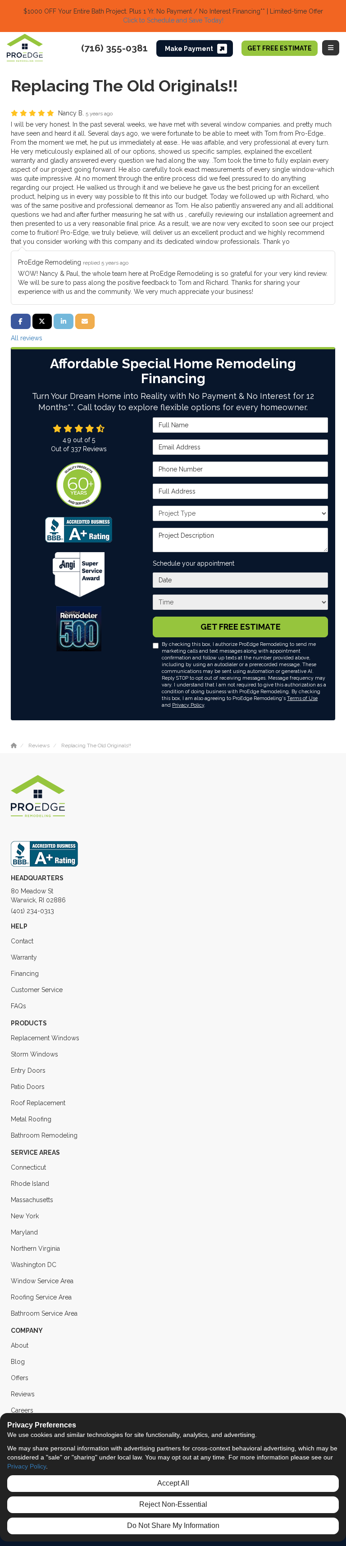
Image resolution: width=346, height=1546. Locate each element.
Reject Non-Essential (173, 1504)
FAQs (18, 1006)
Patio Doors (28, 1086)
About (19, 1345)
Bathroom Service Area (44, 1313)
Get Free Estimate (279, 48)
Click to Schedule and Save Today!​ (173, 20)
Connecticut (28, 1167)
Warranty (24, 957)
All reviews (26, 338)
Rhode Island (30, 1183)
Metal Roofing (31, 1119)
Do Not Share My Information (173, 1525)
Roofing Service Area (41, 1297)
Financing (25, 973)
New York (25, 1216)
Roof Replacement (38, 1103)
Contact (22, 941)
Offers (19, 1377)
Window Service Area (42, 1281)
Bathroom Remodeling (44, 1135)
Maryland (24, 1232)
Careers (22, 1410)
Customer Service (37, 989)
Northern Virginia (35, 1248)
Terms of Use (302, 698)
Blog (18, 1361)
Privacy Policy (188, 705)
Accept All (173, 1483)
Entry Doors (28, 1070)
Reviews (23, 1394)
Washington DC (33, 1264)
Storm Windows (34, 1054)
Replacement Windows (45, 1038)
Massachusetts (32, 1199)
